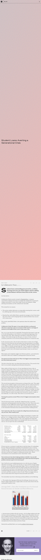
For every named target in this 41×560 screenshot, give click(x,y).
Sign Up (36, 550)
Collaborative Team (10, 285)
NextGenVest (24, 299)
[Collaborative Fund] (1, 1)
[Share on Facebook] (33, 283)
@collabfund (19, 285)
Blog (5, 1)
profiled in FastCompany (27, 524)
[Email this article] (36, 283)
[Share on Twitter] (30, 283)
